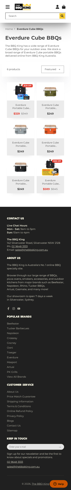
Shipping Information (20, 401)
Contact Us (13, 425)
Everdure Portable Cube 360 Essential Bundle (50, 175)
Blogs (10, 420)
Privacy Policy (15, 416)
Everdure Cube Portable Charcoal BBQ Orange (50, 138)
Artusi (10, 367)
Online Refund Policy (20, 411)
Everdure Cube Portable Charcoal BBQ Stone (20, 138)
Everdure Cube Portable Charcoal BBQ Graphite (20, 175)
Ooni (10, 347)
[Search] (62, 16)
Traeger (11, 352)
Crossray (12, 338)
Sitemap (12, 430)
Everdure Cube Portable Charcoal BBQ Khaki (50, 100)
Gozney (11, 342)
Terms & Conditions (19, 406)
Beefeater (13, 323)
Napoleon (13, 333)
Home (9, 29)
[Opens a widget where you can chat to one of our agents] (59, 484)
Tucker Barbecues (18, 328)
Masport (12, 362)
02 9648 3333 (20, 246)
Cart (64, 7)
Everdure (12, 357)
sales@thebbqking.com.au (31, 249)
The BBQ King (40, 483)
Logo (23, 6)
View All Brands (16, 376)
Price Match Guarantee (21, 396)
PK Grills (12, 371)
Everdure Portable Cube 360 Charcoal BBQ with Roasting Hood (20, 100)
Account (57, 7)
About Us (12, 391)
